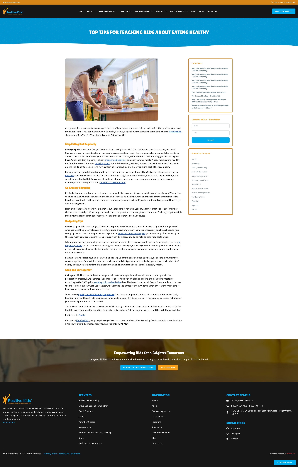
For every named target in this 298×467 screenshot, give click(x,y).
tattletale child (198, 197)
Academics (160, 11)
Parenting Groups (142, 11)
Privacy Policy (51, 453)
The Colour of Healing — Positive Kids (206, 96)
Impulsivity (196, 184)
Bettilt (194, 209)
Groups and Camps (161, 432)
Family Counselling (199, 167)
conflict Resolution (199, 172)
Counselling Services (106, 11)
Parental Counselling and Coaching (95, 432)
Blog (193, 11)
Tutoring (195, 201)
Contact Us (212, 11)
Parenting (196, 163)
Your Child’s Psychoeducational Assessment (209, 92)
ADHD (194, 159)
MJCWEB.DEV (291, 454)
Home (81, 11)
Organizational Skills (200, 180)
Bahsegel (195, 205)
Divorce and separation (201, 193)
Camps (82, 416)
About (89, 11)
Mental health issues (200, 188)
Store (201, 11)
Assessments (126, 11)
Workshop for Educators (90, 443)
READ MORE (9, 422)
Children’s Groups (178, 11)
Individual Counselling (89, 400)
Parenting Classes (87, 421)
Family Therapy (86, 411)
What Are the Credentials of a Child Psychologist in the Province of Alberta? (210, 106)
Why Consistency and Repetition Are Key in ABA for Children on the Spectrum (209, 100)
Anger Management (199, 176)
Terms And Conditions (69, 453)
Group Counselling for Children (93, 405)
